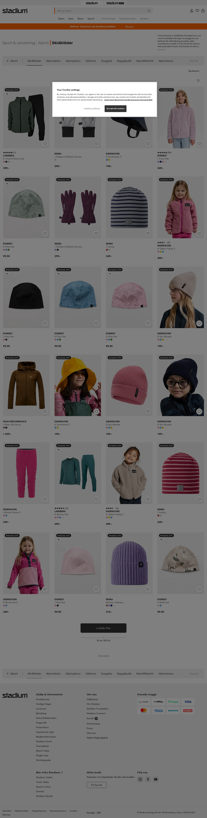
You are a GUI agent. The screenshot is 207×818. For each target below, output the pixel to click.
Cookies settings (92, 108)
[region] (104, 99)
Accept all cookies (116, 108)
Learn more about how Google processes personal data (128, 100)
